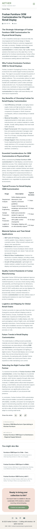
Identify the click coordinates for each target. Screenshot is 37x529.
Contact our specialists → (18, 507)
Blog (8, 9)
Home (4, 9)
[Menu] (34, 4)
